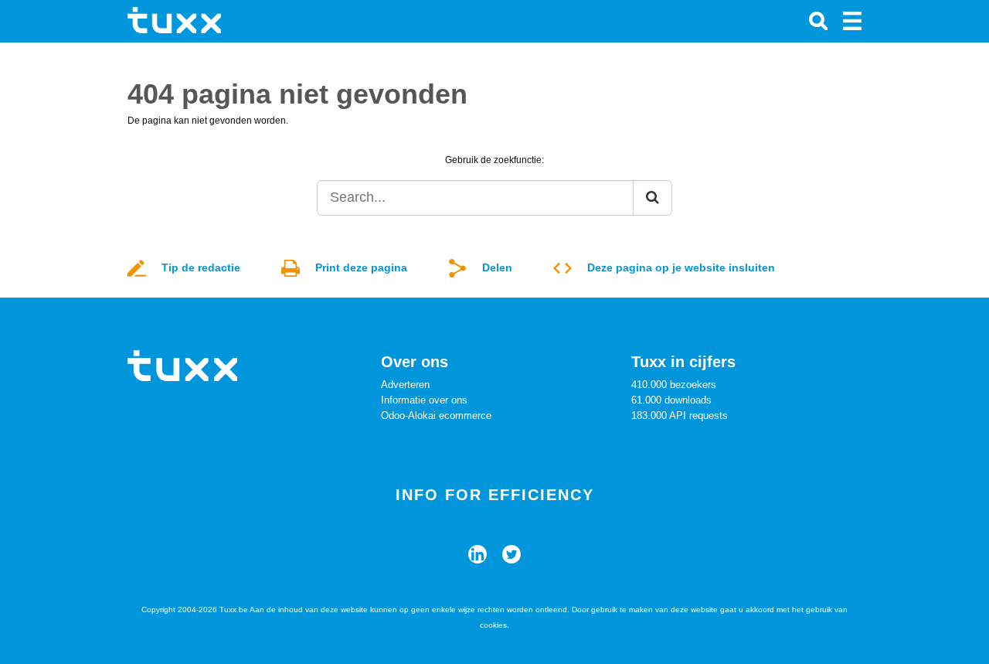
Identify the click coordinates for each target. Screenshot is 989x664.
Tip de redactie (200, 267)
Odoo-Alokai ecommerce (436, 415)
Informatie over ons (424, 400)
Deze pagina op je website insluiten (681, 267)
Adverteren (405, 384)
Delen (497, 267)
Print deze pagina (361, 267)
